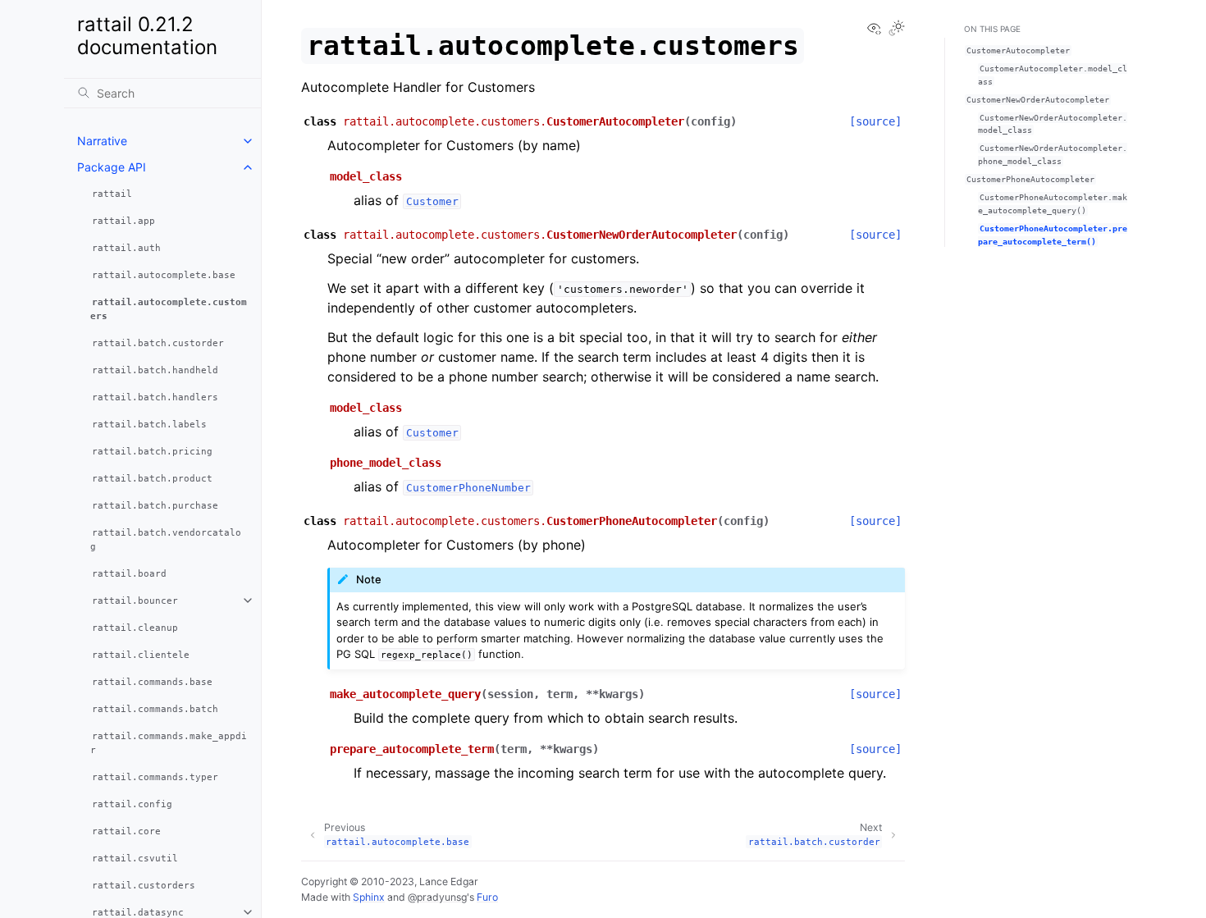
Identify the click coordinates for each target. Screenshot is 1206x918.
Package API (111, 167)
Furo (487, 897)
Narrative (102, 141)
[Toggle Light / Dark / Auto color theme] (897, 29)
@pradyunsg (437, 897)
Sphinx (369, 897)
